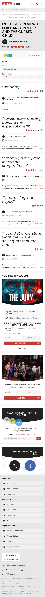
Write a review (34, 55)
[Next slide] (39, 291)
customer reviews (19, 10)
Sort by (5, 66)
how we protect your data (24, 434)
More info (31, 337)
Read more (38, 148)
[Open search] (37, 4)
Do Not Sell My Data (25, 594)
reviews (5, 10)
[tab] (20, 348)
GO (39, 438)
